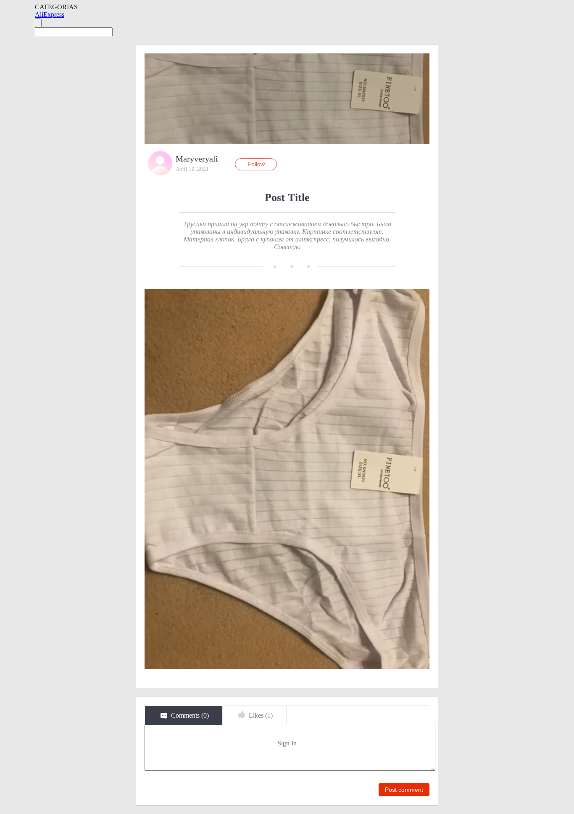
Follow (256, 164)
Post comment (404, 789)
